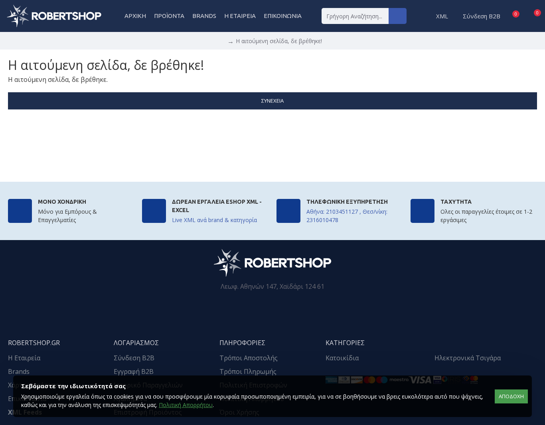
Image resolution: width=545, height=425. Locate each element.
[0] (508, 16)
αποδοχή (511, 396)
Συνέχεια (272, 100)
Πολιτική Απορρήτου (186, 405)
